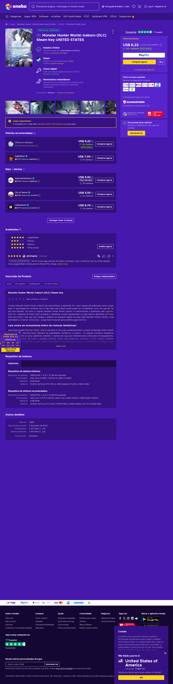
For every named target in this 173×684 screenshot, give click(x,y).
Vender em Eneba (108, 618)
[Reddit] (136, 618)
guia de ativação (57, 63)
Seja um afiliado (85, 624)
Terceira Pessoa (51, 284)
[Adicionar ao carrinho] (161, 62)
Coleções (39, 621)
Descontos (39, 628)
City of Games (21, 193)
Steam (71, 61)
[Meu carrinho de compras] (140, 6)
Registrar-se (160, 7)
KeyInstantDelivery (23, 178)
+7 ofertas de (144, 70)
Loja (12, 24)
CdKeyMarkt (20, 205)
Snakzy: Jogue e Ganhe (88, 628)
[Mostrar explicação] (38, 159)
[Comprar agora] (144, 55)
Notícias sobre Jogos (87, 618)
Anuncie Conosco (108, 621)
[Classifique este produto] (17, 299)
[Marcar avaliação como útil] (104, 256)
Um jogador (20, 284)
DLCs (61, 24)
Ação (9, 284)
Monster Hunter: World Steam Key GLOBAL (36, 24)
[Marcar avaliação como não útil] (109, 256)
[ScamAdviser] (134, 102)
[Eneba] (15, 6)
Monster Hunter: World (36, 330)
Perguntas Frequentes (66, 618)
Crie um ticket (63, 624)
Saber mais (61, 346)
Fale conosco (10, 621)
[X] (124, 618)
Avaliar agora (105, 247)
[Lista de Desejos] (134, 6)
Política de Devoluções (67, 628)
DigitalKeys (20, 156)
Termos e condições (108, 676)
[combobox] (64, 6)
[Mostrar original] (99, 256)
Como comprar (41, 618)
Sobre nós (9, 618)
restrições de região (59, 53)
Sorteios (82, 621)
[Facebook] (120, 618)
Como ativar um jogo (66, 621)
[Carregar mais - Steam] (38, 60)
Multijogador (35, 284)
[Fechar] (165, 653)
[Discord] (132, 618)
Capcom (109, 311)
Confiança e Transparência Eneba (18, 628)
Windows (33, 436)
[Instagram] (128, 618)
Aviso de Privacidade (64, 668)
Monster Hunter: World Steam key (52, 124)
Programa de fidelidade (44, 624)
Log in (150, 7)
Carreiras (9, 624)
